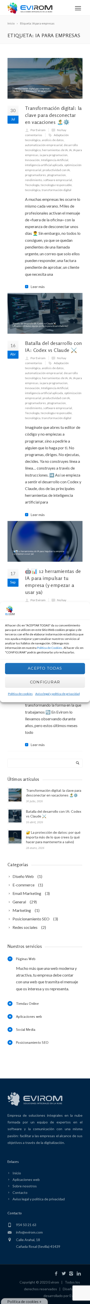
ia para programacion (54, 155)
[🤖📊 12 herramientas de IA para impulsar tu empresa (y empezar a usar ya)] (45, 541)
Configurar (45, 682)
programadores (35, 175)
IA (70, 150)
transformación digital (56, 190)
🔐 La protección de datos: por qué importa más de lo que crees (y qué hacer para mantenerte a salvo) (53, 837)
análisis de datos (53, 140)
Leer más (38, 286)
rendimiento (33, 180)
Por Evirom (38, 130)
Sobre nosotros (24, 1186)
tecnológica (32, 190)
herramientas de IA (55, 150)
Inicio (16, 1173)
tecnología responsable (56, 185)
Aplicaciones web (26, 1179)
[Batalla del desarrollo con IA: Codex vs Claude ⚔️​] (45, 313)
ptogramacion (56, 175)
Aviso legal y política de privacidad (57, 694)
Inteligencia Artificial (54, 160)
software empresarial (57, 180)
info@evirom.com (29, 1232)
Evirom (53, 1282)
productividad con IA (56, 170)
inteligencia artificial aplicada (44, 165)
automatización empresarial (43, 145)
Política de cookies (20, 694)
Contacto (20, 1192)
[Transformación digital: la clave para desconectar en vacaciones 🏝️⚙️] (45, 78)
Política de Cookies (49, 648)
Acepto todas (45, 668)
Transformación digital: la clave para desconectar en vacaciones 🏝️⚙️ (53, 115)
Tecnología (32, 185)
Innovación (32, 160)
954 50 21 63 (26, 1225)
